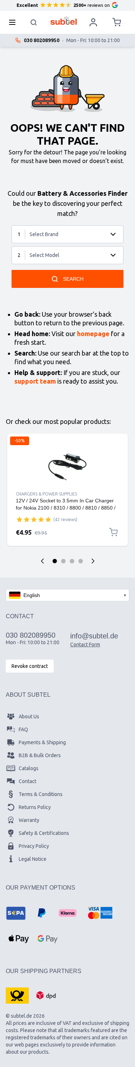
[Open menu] (14, 22)
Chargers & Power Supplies (46, 494)
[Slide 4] (80, 561)
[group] (34, 519)
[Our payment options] (16, 913)
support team (35, 381)
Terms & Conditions (41, 794)
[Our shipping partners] (17, 995)
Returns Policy (35, 807)
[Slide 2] (63, 561)
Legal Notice (32, 859)
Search (73, 279)
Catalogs (29, 768)
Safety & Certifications (44, 833)
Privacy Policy (34, 846)
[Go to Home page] (63, 20)
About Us (29, 716)
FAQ (23, 729)
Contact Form (85, 644)
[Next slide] (93, 561)
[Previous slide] (42, 561)
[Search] (34, 22)
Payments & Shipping (42, 742)
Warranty (29, 820)
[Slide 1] (54, 561)
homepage (93, 333)
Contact (27, 781)
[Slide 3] (72, 561)
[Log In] (93, 22)
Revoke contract (30, 666)
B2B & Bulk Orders (40, 755)
